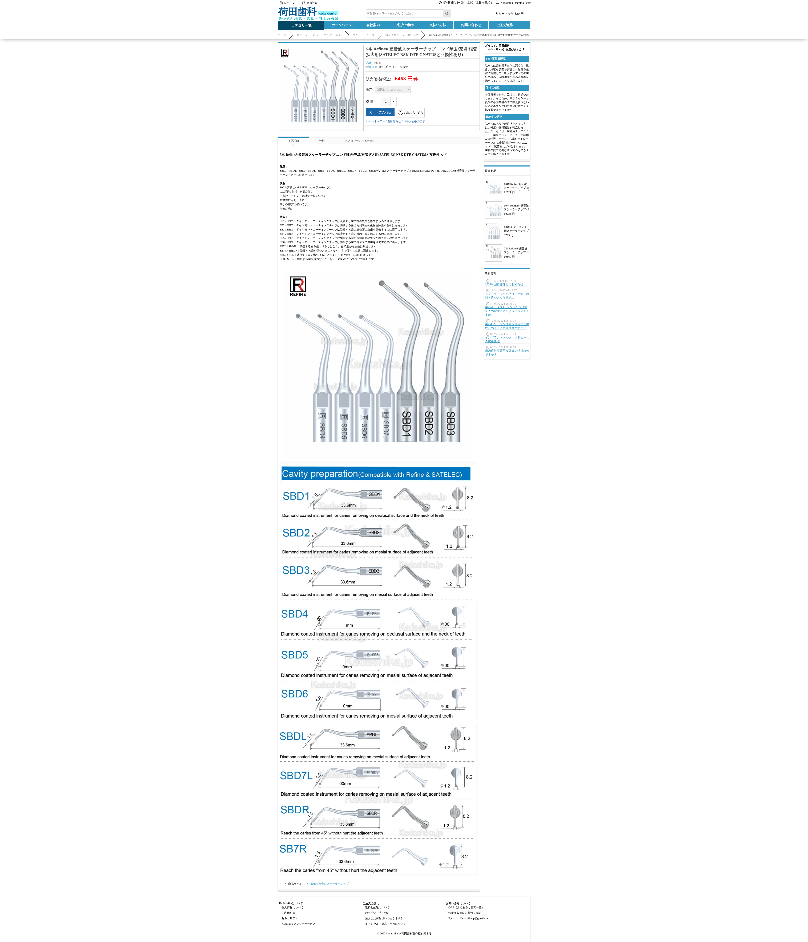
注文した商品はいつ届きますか (384, 918)
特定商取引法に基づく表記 (464, 912)
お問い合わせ (471, 25)
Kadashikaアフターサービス (298, 923)
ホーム (282, 35)
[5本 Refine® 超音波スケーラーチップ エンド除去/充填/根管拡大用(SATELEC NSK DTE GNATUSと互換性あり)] (320, 88)
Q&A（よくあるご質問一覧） (466, 907)
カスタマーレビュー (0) (359, 140)
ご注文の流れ (405, 25)
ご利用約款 (288, 912)
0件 (381, 67)
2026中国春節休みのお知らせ (504, 284)
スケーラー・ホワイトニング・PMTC (319, 35)
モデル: (370, 89)
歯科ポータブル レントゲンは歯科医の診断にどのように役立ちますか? (507, 311)
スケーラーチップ (364, 35)
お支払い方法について (378, 912)
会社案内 (373, 25)
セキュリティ (290, 918)
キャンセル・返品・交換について (385, 923)
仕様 (322, 140)
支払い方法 (437, 25)
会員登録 (312, 2)
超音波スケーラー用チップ (401, 35)
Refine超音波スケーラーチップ (330, 883)
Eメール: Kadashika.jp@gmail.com (468, 918)
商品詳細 (293, 140)
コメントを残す (398, 67)
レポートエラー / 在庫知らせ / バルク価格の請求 (395, 121)
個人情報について (292, 907)
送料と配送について (377, 907)
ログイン (289, 2)
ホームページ (341, 25)
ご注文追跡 (504, 25)
